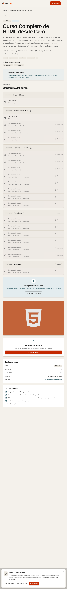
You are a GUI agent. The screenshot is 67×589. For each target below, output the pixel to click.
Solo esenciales (9, 583)
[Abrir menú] (63, 3)
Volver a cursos (9, 16)
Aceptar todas (34, 583)
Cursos (5, 10)
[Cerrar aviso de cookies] (63, 572)
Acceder (56, 3)
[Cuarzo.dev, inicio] (7, 3)
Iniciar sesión (34, 352)
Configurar (23, 583)
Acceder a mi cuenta (35, 293)
